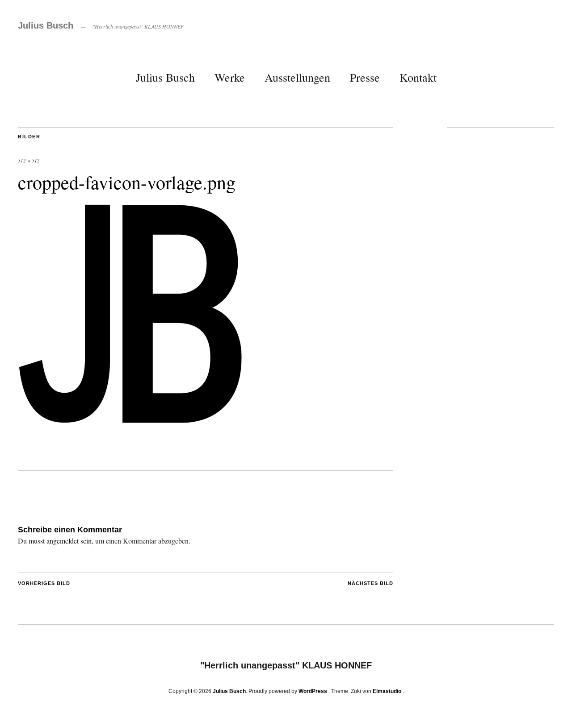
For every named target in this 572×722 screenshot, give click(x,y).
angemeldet (62, 540)
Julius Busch (45, 25)
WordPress (313, 691)
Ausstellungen (297, 77)
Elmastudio (387, 691)
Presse (365, 77)
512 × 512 (29, 160)
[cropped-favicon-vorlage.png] (132, 427)
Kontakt (418, 77)
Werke (229, 77)
